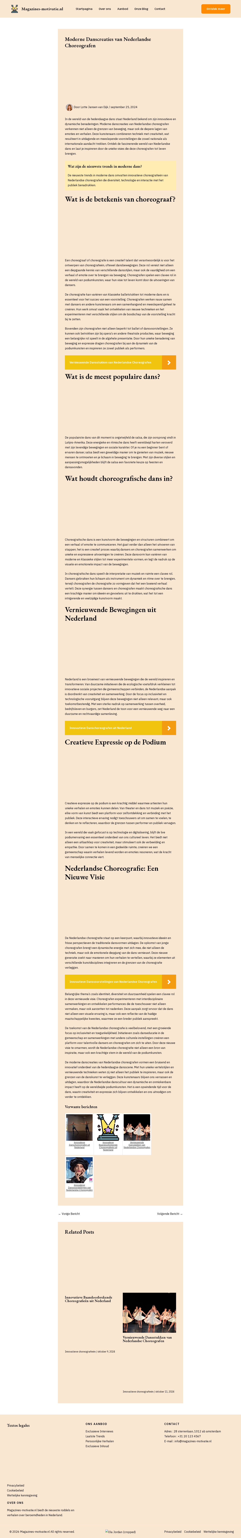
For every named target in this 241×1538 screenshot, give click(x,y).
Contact (160, 9)
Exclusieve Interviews (99, 1431)
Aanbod (122, 9)
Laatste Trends (95, 1436)
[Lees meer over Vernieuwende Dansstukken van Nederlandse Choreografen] (149, 1313)
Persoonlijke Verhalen (100, 1441)
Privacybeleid (15, 1485)
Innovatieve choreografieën (80, 1351)
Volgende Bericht (170, 1213)
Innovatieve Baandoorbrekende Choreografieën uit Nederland (88, 1299)
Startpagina (84, 9)
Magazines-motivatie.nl (42, 8)
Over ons (105, 9)
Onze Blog (141, 9)
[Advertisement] (120, 77)
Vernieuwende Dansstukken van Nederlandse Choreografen (147, 1339)
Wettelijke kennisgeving (22, 1495)
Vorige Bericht (69, 1213)
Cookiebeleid (15, 1490)
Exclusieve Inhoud (97, 1446)
